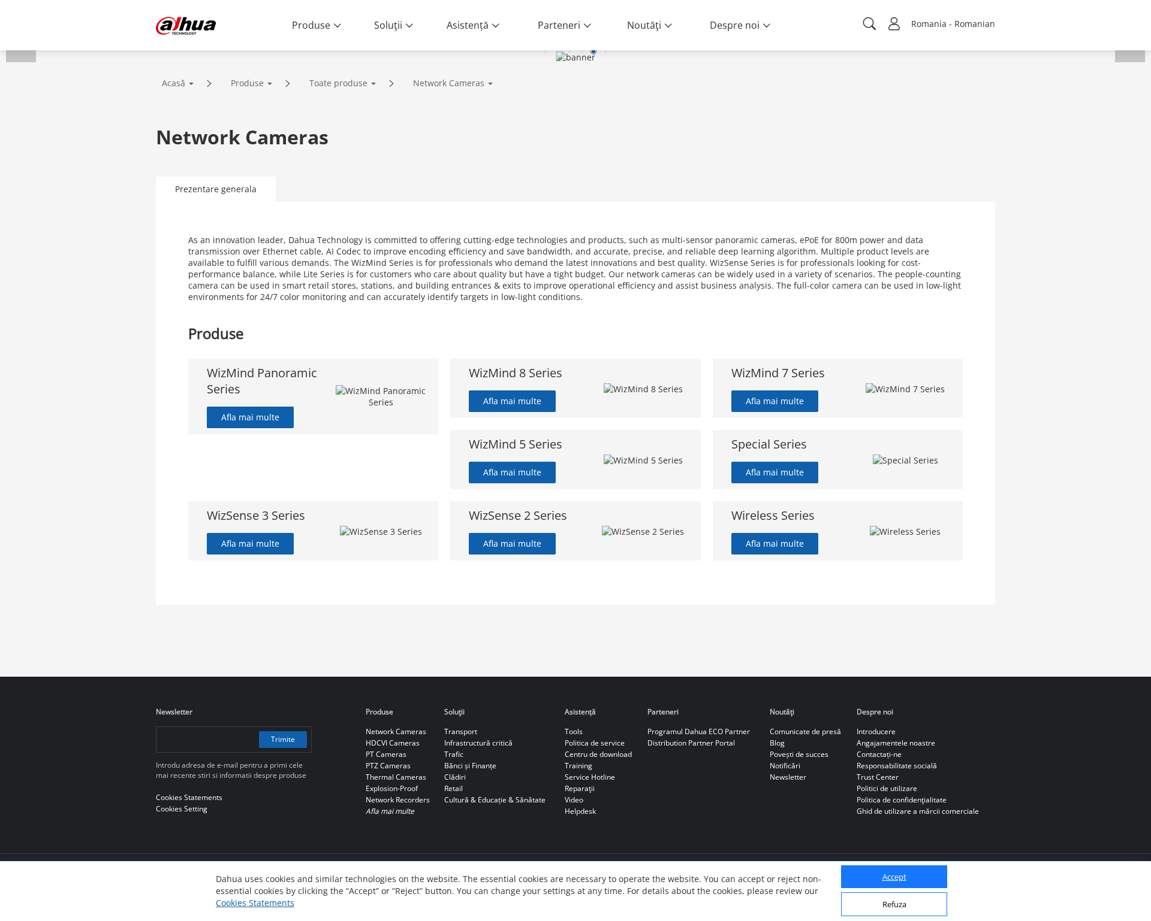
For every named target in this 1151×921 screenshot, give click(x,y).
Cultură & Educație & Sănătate (495, 800)
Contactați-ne (879, 754)
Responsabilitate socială (897, 766)
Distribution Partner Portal (691, 743)
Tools (574, 731)
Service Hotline (590, 777)
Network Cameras (448, 83)
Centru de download (598, 754)
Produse (247, 83)
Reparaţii (580, 788)
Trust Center (878, 777)
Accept (894, 877)
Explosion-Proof (392, 788)
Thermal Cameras (396, 777)
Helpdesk (580, 811)
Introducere (876, 731)
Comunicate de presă (805, 731)
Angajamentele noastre (896, 743)
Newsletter (788, 777)
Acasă (173, 83)
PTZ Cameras (388, 766)
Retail (453, 788)
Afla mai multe (250, 417)
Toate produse (338, 83)
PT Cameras (386, 754)
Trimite (283, 739)
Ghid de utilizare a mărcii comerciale (918, 811)
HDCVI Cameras (393, 743)
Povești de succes (799, 754)
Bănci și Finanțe (470, 766)
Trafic (453, 754)
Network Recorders (398, 800)
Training (578, 766)
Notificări (785, 766)
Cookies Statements (255, 902)
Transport (460, 731)
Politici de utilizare (887, 788)
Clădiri (455, 777)
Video (574, 800)
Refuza (894, 904)
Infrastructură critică (478, 743)
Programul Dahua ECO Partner (698, 731)
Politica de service (595, 743)
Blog (777, 743)
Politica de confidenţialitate (902, 800)
